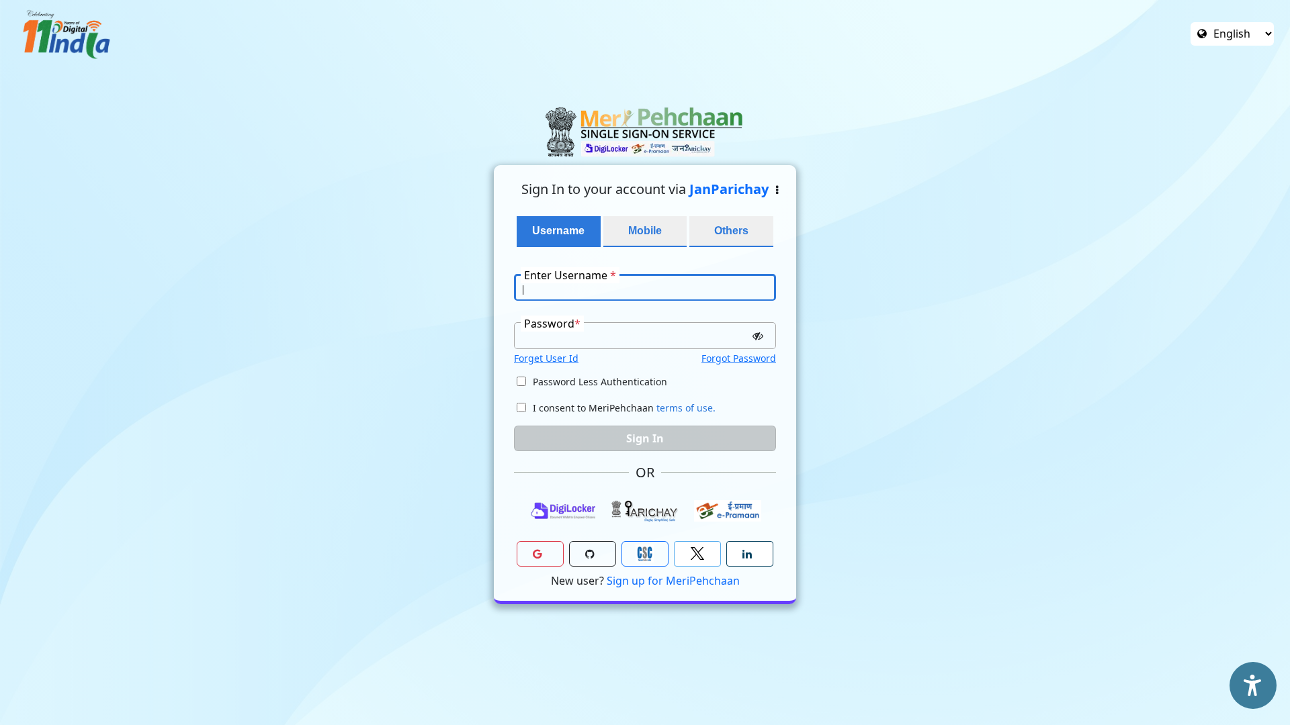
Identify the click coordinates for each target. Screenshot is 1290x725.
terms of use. (686, 407)
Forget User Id (546, 358)
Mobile (645, 230)
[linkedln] (749, 554)
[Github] (592, 554)
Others (731, 230)
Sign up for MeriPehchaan (673, 580)
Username (558, 230)
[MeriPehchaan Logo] (645, 131)
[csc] (645, 554)
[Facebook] (697, 554)
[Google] (540, 554)
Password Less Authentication (600, 381)
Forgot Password (738, 358)
